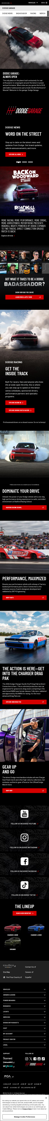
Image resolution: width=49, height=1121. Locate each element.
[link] (7, 2)
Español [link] (28, 977)
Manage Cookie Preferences (24, 1117)
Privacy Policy (27, 1109)
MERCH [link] (42, 13)
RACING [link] (33, 13)
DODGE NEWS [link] (7, 13)
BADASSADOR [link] (21, 13)
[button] (33, 2)
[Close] (46, 1098)
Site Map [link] (6, 972)
